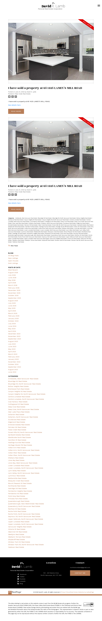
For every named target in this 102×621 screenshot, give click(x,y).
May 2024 (12, 329)
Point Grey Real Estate (67, 233)
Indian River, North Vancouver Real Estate (50, 228)
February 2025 (13, 316)
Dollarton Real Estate (35, 223)
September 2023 (14, 339)
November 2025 (14, 293)
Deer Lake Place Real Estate (20, 223)
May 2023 (11, 349)
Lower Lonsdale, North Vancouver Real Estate (53, 230)
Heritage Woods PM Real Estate (64, 226)
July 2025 (12, 303)
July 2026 (12, 275)
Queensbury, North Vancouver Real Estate (62, 235)
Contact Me (80, 573)
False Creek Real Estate (22, 94)
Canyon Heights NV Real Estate (33, 220)
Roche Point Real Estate (17, 511)
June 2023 (12, 346)
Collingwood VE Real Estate (52, 221)
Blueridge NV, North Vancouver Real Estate (64, 218)
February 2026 (13, 288)
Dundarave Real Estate (69, 223)
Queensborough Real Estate (16, 235)
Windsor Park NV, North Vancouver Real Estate (26, 545)
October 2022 (13, 364)
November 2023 (14, 336)
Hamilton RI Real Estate (32, 226)
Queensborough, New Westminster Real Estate (38, 235)
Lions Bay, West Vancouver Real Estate (22, 463)
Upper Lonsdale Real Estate (16, 238)
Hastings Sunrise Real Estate (47, 226)
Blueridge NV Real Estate (45, 218)
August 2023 (13, 341)
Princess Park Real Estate (81, 233)
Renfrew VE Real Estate (81, 235)
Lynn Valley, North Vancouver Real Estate (23, 473)
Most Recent (13, 270)
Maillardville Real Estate (40, 231)
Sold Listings (13, 263)
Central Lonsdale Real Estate (78, 220)
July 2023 (12, 344)
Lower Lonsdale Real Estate (32, 230)
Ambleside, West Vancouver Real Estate (26, 218)
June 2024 (12, 326)
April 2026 (12, 283)
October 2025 (13, 295)
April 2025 (12, 311)
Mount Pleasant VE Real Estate (72, 231)
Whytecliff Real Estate (48, 240)
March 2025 (12, 313)
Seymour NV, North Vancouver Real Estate (53, 237)
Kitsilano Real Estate (68, 228)
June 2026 (12, 278)
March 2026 (12, 285)
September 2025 (14, 298)
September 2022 (14, 367)
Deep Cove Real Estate (67, 221)
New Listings (13, 258)
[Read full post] (51, 52)
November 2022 (14, 362)
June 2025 (12, 306)
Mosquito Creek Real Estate (56, 231)
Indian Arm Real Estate (80, 226)
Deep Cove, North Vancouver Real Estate (23, 409)
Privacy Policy (65, 592)
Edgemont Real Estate (83, 223)
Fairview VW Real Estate (31, 225)
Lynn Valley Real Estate (72, 230)
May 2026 (11, 280)
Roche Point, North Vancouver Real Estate (29, 237)
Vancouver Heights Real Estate (58, 238)
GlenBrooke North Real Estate (16, 226)
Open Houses (13, 261)
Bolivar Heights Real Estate (84, 218)
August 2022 (13, 369)
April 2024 (12, 331)
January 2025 (13, 318)
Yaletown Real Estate (18, 242)
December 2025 (14, 290)
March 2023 (12, 354)
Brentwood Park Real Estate (16, 220)
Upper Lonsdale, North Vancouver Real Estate (36, 238)
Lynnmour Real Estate (27, 231)
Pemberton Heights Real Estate (35, 233)
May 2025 (11, 308)
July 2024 (12, 324)
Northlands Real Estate (17, 486)
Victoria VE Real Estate (74, 238)
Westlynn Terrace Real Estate (33, 240)
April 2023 (12, 352)
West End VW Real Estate (17, 532)
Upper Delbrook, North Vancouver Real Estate (78, 237)
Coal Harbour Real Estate (37, 221)
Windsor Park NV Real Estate (63, 240)
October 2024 (13, 321)
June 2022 (12, 372)
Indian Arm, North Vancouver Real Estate (23, 450)
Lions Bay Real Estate (80, 228)
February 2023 (13, 357)
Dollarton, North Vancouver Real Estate (52, 223)
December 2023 (14, 334)
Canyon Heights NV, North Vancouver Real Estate (55, 220)
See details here (14, 105)
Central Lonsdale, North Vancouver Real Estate (26, 399)
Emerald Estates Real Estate (16, 225)
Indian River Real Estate (31, 228)
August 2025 (13, 301)
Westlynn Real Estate (19, 240)
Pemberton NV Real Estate (52, 233)
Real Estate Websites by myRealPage (82, 592)
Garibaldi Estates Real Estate (85, 225)
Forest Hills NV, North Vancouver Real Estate (64, 225)
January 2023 (13, 359)
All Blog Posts (13, 256)
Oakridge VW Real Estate (19, 233)
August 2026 (13, 272)
